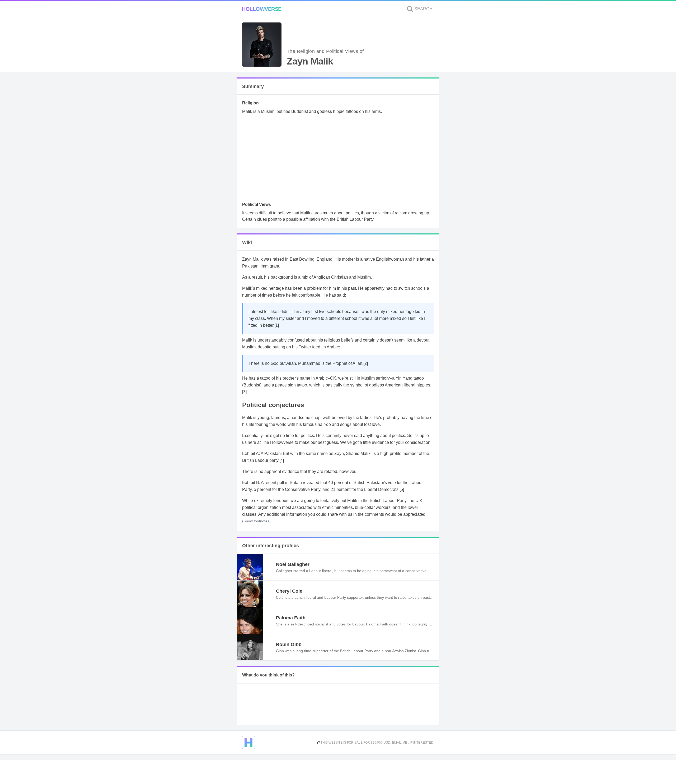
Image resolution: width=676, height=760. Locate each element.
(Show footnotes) (256, 521)
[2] (365, 363)
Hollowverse (261, 9)
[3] (244, 392)
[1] (276, 325)
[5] (402, 489)
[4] (281, 460)
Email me (399, 742)
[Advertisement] (338, 160)
